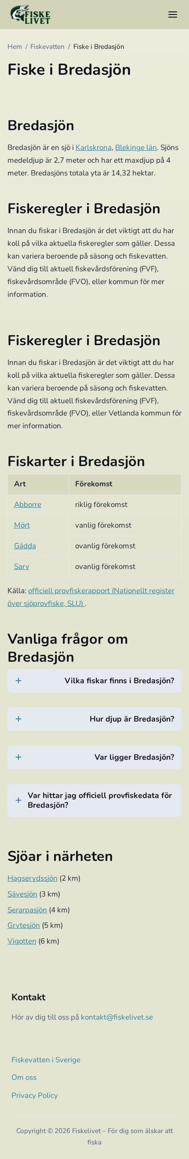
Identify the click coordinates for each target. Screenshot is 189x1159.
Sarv (21, 566)
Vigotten (21, 941)
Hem (14, 46)
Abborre (27, 504)
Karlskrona (94, 147)
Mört (22, 525)
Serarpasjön (27, 910)
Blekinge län (136, 147)
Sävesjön (22, 894)
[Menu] (173, 14)
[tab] (94, 686)
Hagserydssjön (32, 878)
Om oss (23, 1077)
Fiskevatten (47, 46)
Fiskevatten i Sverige (45, 1060)
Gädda (25, 546)
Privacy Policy (34, 1095)
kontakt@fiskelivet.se (117, 1017)
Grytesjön (23, 925)
